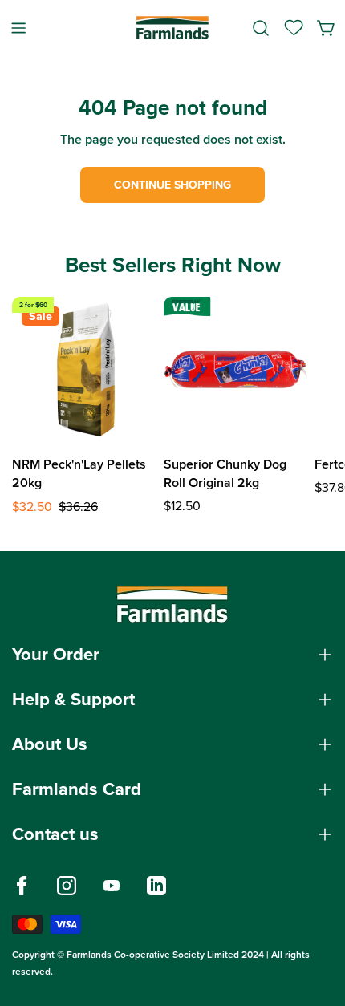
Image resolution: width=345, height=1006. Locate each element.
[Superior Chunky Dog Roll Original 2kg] (236, 369)
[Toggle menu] (18, 28)
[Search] (261, 28)
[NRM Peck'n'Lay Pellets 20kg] (84, 369)
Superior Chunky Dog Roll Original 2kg (225, 473)
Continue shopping (172, 184)
